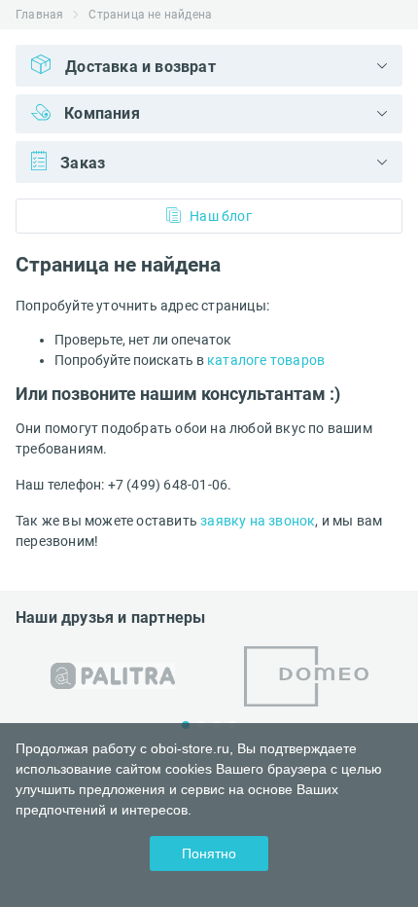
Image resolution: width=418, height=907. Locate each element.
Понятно (209, 853)
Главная (39, 14)
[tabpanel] (112, 676)
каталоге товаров (266, 360)
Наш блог (221, 216)
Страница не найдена (150, 14)
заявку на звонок (257, 520)
